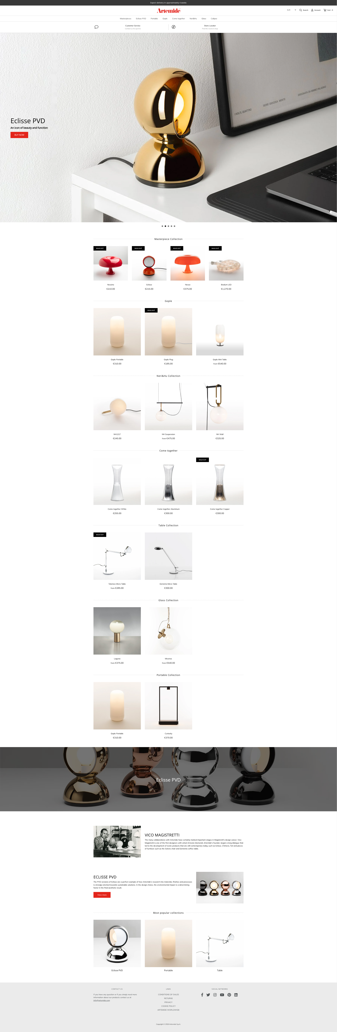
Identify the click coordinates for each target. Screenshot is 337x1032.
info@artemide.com (101, 1000)
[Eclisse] (149, 263)
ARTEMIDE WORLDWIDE (168, 1010)
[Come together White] (117, 481)
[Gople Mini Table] (220, 331)
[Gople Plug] (168, 331)
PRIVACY (168, 1002)
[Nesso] (187, 263)
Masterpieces (125, 18)
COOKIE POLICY (168, 1006)
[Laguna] (117, 631)
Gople (165, 18)
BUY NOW (19, 135)
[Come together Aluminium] (168, 481)
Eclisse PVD (141, 18)
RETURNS (168, 998)
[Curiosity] (168, 705)
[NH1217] (117, 406)
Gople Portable (33, 120)
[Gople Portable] (117, 331)
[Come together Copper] (220, 481)
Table (219, 970)
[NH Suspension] (168, 406)
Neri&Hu (193, 18)
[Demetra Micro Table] (168, 556)
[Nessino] (110, 263)
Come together (178, 18)
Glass (204, 18)
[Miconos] (168, 631)
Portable (154, 18)
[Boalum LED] (226, 263)
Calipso (214, 18)
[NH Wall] (220, 406)
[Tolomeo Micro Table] (117, 556)
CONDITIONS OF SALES (168, 994)
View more (102, 895)
